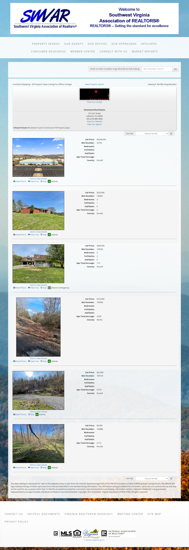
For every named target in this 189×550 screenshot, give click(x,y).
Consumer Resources (48, 51)
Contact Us (14, 514)
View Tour (34, 181)
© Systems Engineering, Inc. (94, 540)
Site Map (154, 514)
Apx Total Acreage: (85, 156)
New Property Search (94, 84)
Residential (32, 127)
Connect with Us (113, 51)
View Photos (20, 181)
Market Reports (145, 51)
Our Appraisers (124, 43)
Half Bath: (89, 153)
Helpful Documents (43, 514)
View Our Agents (94, 124)
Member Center (82, 51)
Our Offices (97, 43)
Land (40, 127)
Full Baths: (89, 149)
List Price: (89, 139)
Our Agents (73, 43)
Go (175, 68)
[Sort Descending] (171, 134)
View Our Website (94, 121)
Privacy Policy (16, 521)
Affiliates (149, 43)
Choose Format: (20, 127)
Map (45, 181)
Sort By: (129, 133)
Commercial (49, 127)
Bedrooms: (89, 146)
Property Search (46, 43)
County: (90, 160)
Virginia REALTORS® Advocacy (89, 514)
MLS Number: (88, 142)
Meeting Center (130, 514)
